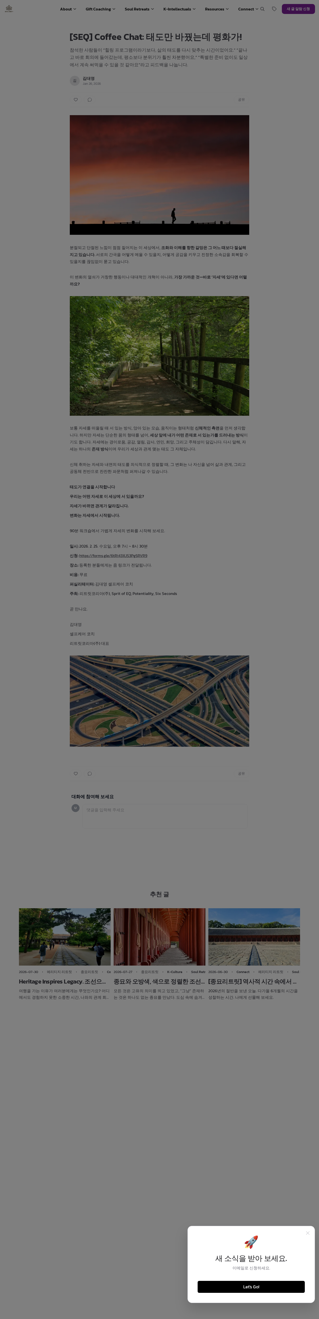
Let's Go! (251, 1286)
